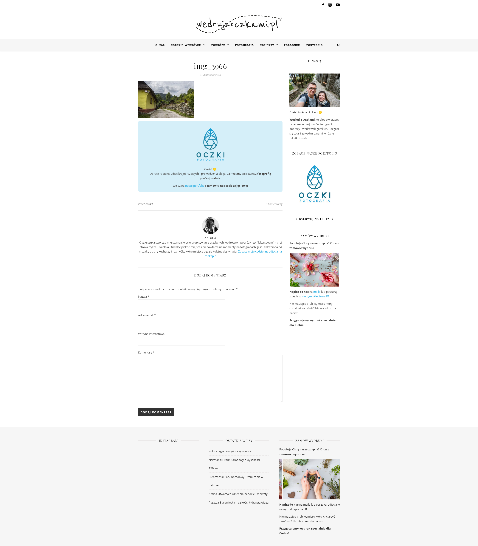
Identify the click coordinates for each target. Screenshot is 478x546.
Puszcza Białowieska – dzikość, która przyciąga (239, 502)
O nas (160, 45)
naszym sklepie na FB (316, 296)
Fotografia (244, 45)
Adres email (147, 315)
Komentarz (146, 352)
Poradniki (292, 45)
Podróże (218, 45)
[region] (314, 270)
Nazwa (143, 296)
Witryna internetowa (151, 334)
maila (316, 291)
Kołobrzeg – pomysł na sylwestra (230, 451)
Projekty (267, 45)
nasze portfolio (194, 185)
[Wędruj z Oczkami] (239, 24)
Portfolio (314, 45)
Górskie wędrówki (186, 45)
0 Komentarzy (274, 204)
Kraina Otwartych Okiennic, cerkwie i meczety (238, 494)
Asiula (149, 204)
